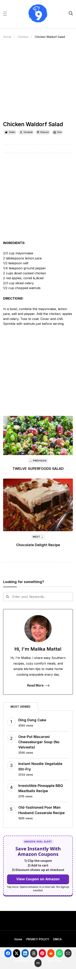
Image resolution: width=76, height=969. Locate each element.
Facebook (28, 132)
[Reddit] (50, 953)
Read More (35, 685)
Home (7, 37)
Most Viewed (20, 706)
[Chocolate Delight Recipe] (38, 505)
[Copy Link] (38, 963)
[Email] (68, 953)
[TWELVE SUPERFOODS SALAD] (38, 435)
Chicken (23, 37)
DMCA (57, 939)
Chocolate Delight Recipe (38, 545)
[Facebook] (7, 953)
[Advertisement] (38, 82)
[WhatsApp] (59, 953)
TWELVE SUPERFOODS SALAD (38, 469)
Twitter (12, 132)
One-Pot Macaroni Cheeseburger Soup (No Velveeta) (38, 742)
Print (59, 132)
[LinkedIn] (25, 953)
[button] (5, 13)
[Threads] (33, 953)
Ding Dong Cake (32, 720)
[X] (16, 953)
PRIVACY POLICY (37, 939)
